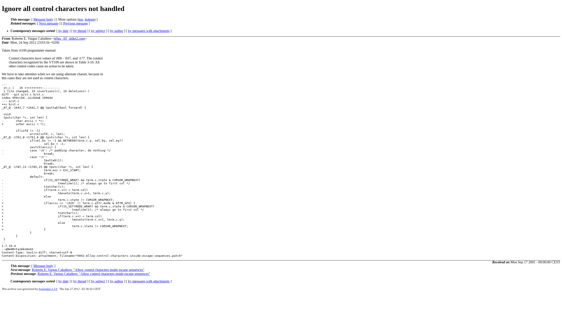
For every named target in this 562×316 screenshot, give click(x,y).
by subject (98, 31)
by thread (79, 31)
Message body (43, 19)
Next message (48, 23)
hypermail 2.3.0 (48, 289)
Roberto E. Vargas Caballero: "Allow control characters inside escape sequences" (88, 270)
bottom (89, 19)
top (81, 19)
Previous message (75, 23)
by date (63, 31)
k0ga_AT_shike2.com (69, 38)
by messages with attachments (148, 31)
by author (116, 31)
